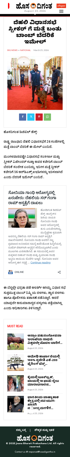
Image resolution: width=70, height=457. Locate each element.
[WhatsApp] (47, 117)
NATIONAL (25, 50)
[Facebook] (22, 117)
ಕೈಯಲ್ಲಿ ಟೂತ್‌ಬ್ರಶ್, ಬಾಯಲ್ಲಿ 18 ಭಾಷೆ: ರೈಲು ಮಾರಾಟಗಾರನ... (43, 381)
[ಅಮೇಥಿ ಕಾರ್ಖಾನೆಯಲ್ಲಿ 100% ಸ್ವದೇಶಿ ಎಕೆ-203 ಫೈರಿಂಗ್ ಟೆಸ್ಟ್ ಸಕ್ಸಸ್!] (15, 362)
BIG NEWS (12, 50)
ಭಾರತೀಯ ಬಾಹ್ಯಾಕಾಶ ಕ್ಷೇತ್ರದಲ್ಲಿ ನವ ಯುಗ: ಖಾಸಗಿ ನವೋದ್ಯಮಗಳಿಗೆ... (43, 403)
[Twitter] (30, 117)
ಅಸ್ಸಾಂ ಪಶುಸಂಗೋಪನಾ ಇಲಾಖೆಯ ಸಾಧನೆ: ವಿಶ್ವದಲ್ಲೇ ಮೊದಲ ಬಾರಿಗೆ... (44, 339)
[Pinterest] (39, 117)
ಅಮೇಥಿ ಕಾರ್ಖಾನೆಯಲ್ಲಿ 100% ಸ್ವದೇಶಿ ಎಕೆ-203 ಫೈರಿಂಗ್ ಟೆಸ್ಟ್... (43, 360)
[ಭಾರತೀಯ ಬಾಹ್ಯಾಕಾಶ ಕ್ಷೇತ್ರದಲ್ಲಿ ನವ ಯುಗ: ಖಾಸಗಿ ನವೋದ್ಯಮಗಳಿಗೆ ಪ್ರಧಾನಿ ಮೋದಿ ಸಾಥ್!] (15, 404)
